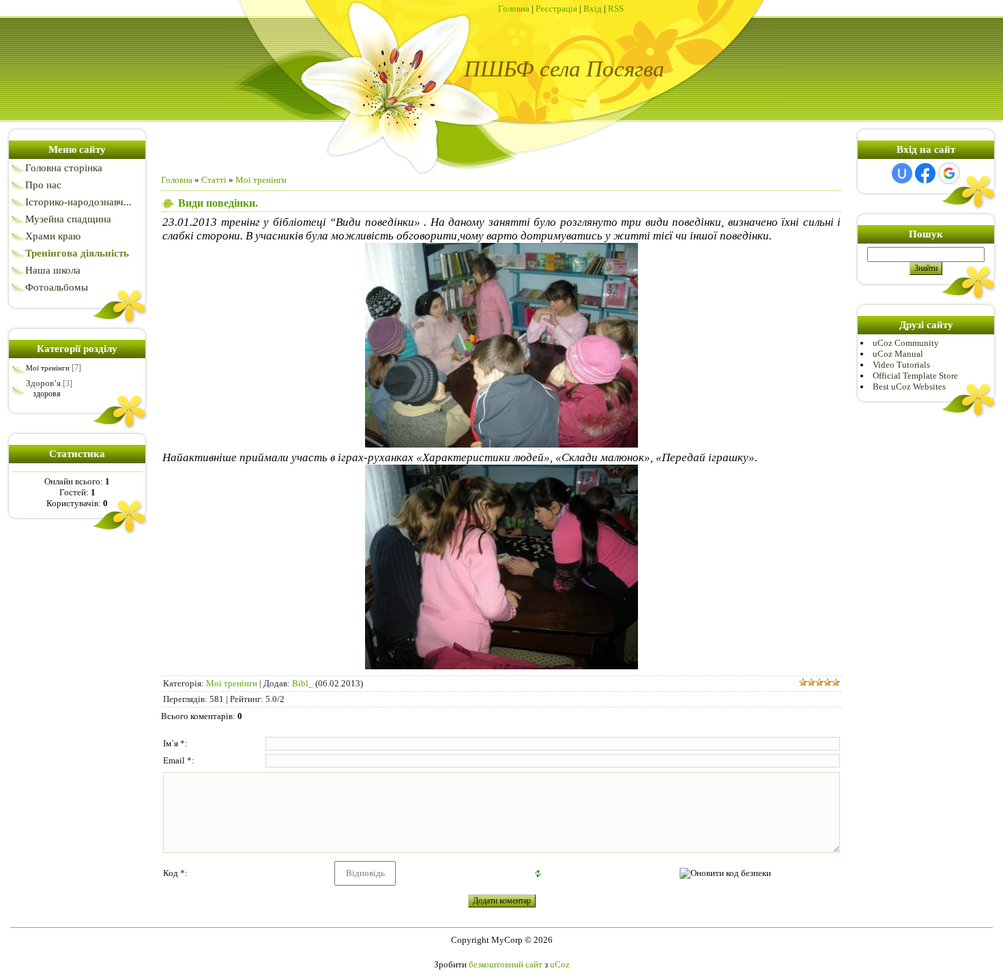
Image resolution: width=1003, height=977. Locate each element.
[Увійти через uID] (902, 173)
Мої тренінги (48, 368)
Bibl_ (302, 683)
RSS (616, 8)
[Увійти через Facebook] (925, 173)
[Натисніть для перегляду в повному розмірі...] (501, 443)
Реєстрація (556, 8)
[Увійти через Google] (949, 173)
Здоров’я (43, 383)
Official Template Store (915, 375)
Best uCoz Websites (909, 386)
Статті (214, 180)
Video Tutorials (901, 365)
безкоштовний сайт (505, 964)
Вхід (592, 8)
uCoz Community (906, 343)
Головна (513, 8)
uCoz (560, 964)
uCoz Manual (898, 354)
